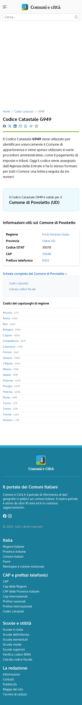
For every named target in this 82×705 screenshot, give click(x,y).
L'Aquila (11, 363)
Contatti (8, 679)
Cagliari (11, 335)
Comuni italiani (13, 556)
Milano (10, 369)
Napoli (10, 374)
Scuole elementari (15, 639)
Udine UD (48, 241)
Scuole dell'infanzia (16, 634)
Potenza (11, 391)
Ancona (11, 312)
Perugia (11, 386)
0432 (45, 260)
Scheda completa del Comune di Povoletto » (35, 274)
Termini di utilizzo (15, 694)
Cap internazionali (15, 596)
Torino (10, 403)
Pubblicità (10, 684)
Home (6, 111)
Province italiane (14, 551)
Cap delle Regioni (15, 586)
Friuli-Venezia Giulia (55, 234)
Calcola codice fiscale (22, 289)
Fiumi (6, 561)
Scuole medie (12, 644)
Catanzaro (13, 346)
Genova (11, 357)
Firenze (11, 352)
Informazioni (11, 674)
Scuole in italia (13, 629)
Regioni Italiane (13, 546)
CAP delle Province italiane (21, 591)
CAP (5, 581)
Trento (10, 408)
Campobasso (14, 340)
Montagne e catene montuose (23, 566)
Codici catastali (24, 111)
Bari (9, 324)
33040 (46, 254)
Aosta (10, 318)
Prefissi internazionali (17, 606)
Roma (10, 397)
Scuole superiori (14, 649)
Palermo (11, 380)
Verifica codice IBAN (17, 654)
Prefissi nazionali (14, 601)
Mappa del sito (13, 689)
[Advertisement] (41, 66)
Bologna (12, 329)
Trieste (11, 414)
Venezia (11, 420)
